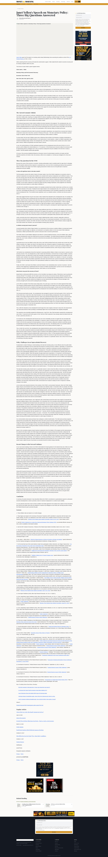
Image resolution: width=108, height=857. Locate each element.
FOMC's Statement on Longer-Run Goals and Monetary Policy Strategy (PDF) (38, 522)
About (72, 1)
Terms (22, 754)
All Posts (68, 1)
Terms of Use (76, 843)
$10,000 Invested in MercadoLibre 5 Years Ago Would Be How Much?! (34, 687)
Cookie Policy (76, 847)
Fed (25, 718)
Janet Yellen (19, 57)
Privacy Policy (57, 828)
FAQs (75, 841)
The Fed (41, 705)
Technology (63, 1)
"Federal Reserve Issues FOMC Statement (56, 672)
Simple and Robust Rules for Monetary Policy (59, 626)
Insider (77, 1)
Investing (58, 1)
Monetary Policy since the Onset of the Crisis (26, 621)
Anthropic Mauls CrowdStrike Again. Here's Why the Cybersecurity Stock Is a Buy (36, 696)
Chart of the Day (20, 718)
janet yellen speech (35, 705)
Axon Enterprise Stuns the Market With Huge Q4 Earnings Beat (32, 693)
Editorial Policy (57, 844)
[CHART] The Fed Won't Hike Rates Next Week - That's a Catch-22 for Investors (35, 721)
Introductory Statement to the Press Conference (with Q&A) (55, 655)
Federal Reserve (20, 705)
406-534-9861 (18, 845)
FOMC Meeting (27, 705)
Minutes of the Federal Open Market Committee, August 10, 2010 (54, 603)
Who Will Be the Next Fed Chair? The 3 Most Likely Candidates (31, 736)
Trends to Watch (48, 1)
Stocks (53, 1)
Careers (56, 843)
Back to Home (20, 8)
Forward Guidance (44, 652)
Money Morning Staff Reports (28, 801)
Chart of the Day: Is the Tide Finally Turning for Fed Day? (30, 712)
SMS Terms (61, 828)
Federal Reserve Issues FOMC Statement (37, 617)
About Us (56, 841)
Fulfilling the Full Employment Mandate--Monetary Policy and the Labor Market (49, 550)
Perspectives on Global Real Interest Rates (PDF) (56, 679)
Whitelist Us (76, 844)
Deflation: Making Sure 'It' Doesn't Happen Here (42, 555)
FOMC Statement (24, 601)
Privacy (18, 754)
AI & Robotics (38, 841)
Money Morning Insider (59, 847)
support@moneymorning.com (28, 845)
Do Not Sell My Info (77, 849)
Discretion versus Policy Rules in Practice (40, 632)
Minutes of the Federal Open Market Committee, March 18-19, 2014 (43, 519)
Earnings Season (39, 843)
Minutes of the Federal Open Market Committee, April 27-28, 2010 (35, 590)
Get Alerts (83, 27)
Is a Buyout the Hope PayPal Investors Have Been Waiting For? (32, 690)
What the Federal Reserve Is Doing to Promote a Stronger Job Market (46, 539)
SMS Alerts (57, 849)
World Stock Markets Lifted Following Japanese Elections (30, 730)
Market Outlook (38, 846)
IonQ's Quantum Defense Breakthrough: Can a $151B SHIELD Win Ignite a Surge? (37, 699)
